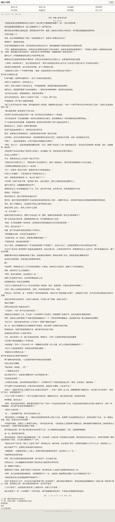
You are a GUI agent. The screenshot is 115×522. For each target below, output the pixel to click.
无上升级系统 (6, 508)
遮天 (2, 506)
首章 (45, 496)
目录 (69, 496)
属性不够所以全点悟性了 (16, 499)
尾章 (65, 496)
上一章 (50, 496)
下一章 (60, 496)
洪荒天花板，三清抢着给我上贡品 (19, 501)
